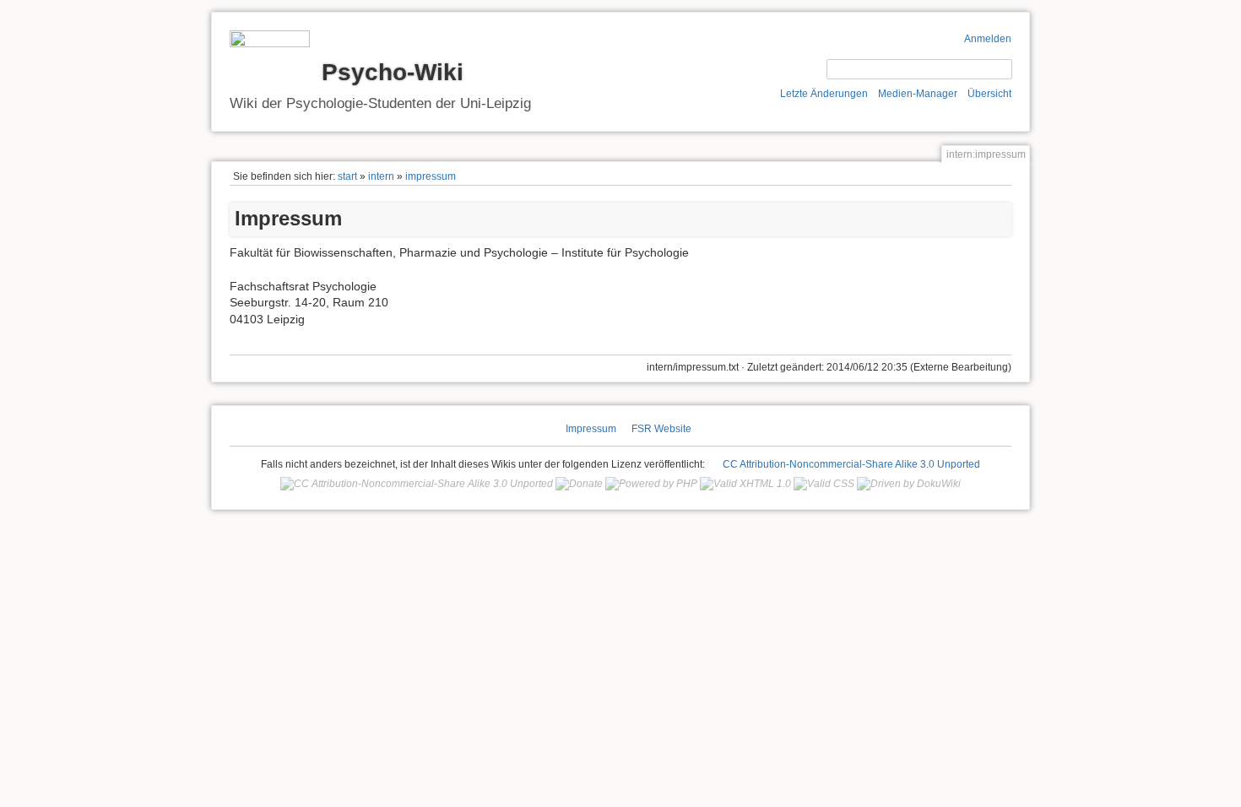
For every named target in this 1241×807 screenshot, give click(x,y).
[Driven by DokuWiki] (909, 484)
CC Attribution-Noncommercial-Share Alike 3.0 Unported (851, 464)
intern (381, 176)
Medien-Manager (917, 94)
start (347, 176)
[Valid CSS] (824, 484)
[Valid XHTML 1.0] (745, 484)
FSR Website (661, 429)
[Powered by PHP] (651, 484)
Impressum (591, 429)
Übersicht (989, 94)
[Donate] (579, 484)
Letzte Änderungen (824, 94)
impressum (430, 176)
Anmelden (987, 39)
